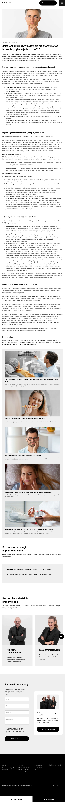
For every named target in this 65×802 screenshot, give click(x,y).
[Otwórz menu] (62, 3)
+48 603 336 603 (23, 770)
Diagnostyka (9, 87)
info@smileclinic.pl (23, 772)
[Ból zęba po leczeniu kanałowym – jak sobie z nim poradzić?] (32, 428)
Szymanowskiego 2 (8, 768)
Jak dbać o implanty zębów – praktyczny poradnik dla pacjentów (25, 418)
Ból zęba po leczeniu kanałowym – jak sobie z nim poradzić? (23, 455)
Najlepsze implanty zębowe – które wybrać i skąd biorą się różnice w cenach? (29, 529)
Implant (4, 83)
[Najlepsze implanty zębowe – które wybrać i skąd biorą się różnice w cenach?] (32, 502)
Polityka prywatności (55, 765)
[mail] (57, 785)
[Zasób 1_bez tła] (10, 2)
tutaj (7, 733)
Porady (13, 42)
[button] (61, 636)
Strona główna (6, 42)
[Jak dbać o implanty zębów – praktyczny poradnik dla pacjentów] (32, 391)
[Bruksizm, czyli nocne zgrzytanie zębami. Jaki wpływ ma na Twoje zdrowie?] (32, 465)
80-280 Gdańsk (7, 770)
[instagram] (53, 785)
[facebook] (49, 785)
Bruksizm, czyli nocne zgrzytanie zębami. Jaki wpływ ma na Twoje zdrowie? (28, 492)
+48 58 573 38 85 (23, 768)
